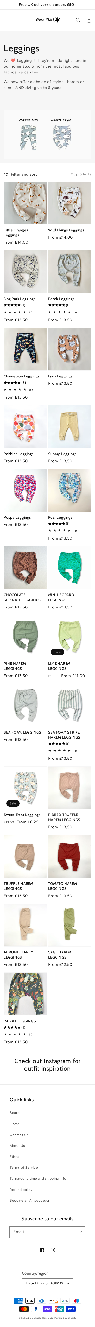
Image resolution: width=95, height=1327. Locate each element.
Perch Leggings (61, 299)
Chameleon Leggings (21, 376)
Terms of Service (24, 1168)
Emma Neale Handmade (40, 1318)
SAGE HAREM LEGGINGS (60, 954)
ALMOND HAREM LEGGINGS (19, 954)
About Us (17, 1146)
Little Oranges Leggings (16, 232)
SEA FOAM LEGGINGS (22, 732)
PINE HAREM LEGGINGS (15, 666)
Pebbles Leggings (19, 454)
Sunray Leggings (62, 454)
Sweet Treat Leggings (22, 815)
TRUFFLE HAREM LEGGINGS (18, 886)
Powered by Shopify (65, 1318)
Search (16, 1113)
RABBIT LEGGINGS (20, 1021)
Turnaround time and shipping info (38, 1178)
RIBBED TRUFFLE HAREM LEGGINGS (64, 817)
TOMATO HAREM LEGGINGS (62, 886)
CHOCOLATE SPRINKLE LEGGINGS (22, 597)
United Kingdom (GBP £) (44, 1283)
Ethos (14, 1157)
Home (15, 1124)
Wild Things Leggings (66, 230)
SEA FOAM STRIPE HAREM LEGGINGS (64, 735)
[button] (6, 20)
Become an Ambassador (30, 1201)
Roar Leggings (60, 517)
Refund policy (21, 1190)
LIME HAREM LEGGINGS (59, 666)
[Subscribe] (80, 1232)
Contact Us (19, 1135)
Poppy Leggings (17, 517)
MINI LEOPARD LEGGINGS (61, 597)
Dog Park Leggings (20, 299)
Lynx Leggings (60, 376)
